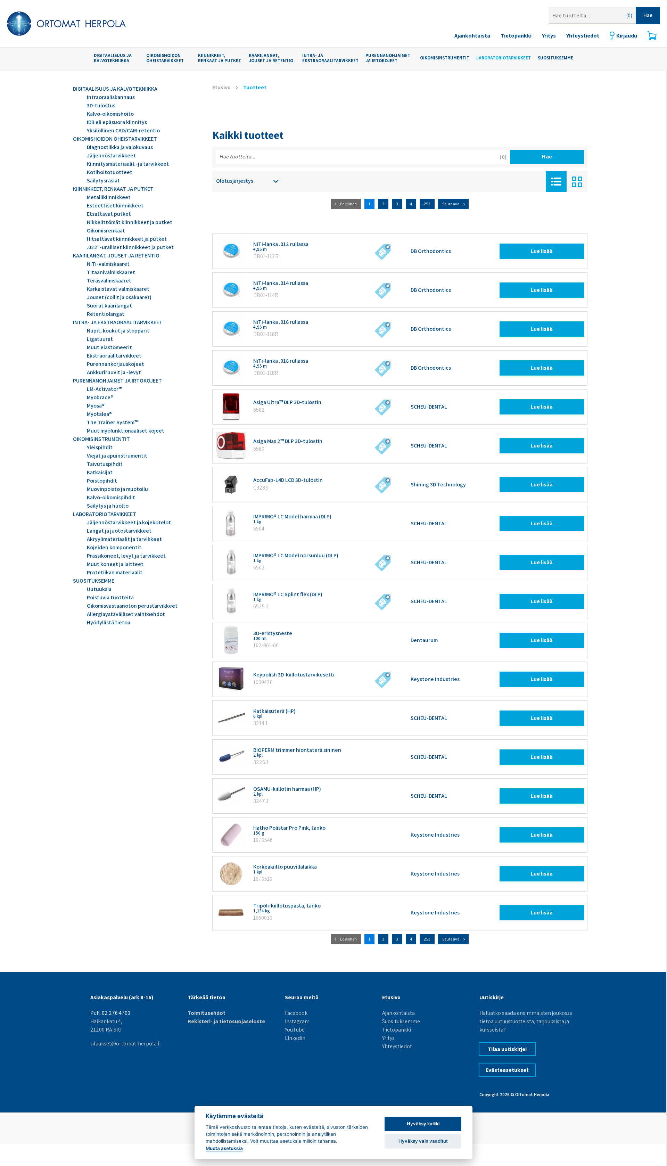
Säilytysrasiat (103, 180)
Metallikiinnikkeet (109, 197)
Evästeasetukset (507, 1070)
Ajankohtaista (472, 35)
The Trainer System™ (112, 422)
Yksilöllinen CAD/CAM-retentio (123, 130)
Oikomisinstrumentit (444, 58)
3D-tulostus (101, 105)
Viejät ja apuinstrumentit (117, 455)
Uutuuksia (99, 589)
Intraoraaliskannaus (111, 97)
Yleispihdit (100, 447)
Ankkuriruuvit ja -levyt (114, 372)
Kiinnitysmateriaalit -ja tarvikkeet (128, 163)
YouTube (295, 1029)
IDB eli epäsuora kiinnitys (117, 122)
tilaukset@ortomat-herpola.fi (125, 1043)
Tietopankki (516, 35)
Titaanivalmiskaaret (111, 272)
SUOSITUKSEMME (555, 58)
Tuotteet (254, 87)
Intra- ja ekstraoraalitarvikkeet (330, 58)
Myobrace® (100, 397)
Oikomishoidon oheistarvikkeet (165, 58)
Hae (648, 15)
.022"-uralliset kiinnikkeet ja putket (130, 247)
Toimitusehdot (206, 1013)
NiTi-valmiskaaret (108, 264)
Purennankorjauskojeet (115, 364)
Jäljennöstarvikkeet (111, 155)
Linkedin (295, 1038)
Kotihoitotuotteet (109, 172)
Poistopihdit (102, 480)
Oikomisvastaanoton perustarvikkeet (132, 605)
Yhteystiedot (582, 35)
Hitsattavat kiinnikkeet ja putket (127, 239)
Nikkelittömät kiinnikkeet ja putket (129, 222)
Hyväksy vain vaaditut (423, 1141)
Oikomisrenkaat (106, 230)
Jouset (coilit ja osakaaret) (119, 297)
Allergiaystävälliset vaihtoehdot (126, 614)
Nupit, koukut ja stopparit (118, 330)
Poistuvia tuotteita (110, 597)
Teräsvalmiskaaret (109, 280)
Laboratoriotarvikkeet (503, 58)
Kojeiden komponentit (114, 547)
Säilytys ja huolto (108, 505)
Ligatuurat (100, 339)
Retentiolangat (105, 314)
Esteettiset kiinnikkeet (115, 205)
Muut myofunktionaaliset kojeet (125, 430)
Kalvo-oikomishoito (110, 113)
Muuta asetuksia (224, 1148)
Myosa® (96, 405)
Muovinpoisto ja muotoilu (117, 489)
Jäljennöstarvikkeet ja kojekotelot (129, 522)
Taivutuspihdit (105, 464)
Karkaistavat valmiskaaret (118, 289)
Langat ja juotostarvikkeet (119, 530)
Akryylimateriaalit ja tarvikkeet (124, 539)
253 (427, 203)
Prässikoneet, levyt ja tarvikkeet (126, 555)
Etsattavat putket (109, 213)
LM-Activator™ (104, 389)
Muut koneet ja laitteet (115, 564)
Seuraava (451, 203)
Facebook (296, 1013)
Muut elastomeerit (109, 347)
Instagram (297, 1021)
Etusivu (221, 87)
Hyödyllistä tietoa (108, 622)
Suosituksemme (401, 1021)
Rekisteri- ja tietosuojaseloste (226, 1021)
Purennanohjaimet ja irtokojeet (387, 58)
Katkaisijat (100, 472)
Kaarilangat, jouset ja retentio (271, 58)
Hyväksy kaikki (423, 1123)
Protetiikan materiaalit (114, 572)
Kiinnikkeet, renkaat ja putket (219, 58)
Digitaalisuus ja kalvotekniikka (113, 58)
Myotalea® (99, 414)
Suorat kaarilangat (109, 305)
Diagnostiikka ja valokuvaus (120, 147)
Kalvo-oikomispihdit (111, 497)
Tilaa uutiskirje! (507, 1049)
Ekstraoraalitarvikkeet (114, 355)
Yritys (549, 35)
